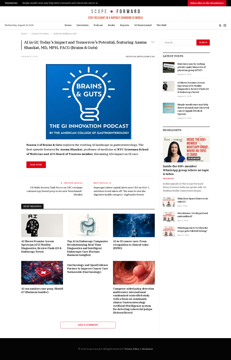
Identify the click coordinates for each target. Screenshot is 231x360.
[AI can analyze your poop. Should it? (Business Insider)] (42, 273)
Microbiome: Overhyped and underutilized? (192, 215)
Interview (168, 178)
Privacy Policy (132, 349)
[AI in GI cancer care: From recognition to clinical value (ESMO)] (134, 225)
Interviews (83, 25)
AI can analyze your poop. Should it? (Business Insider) (42, 290)
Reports (124, 25)
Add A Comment (88, 325)
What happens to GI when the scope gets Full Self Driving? (192, 229)
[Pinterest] (10, 174)
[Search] (220, 25)
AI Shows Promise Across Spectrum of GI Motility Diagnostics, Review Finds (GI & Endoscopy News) (41, 246)
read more (36, 164)
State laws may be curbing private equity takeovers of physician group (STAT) (191, 67)
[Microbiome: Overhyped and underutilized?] (169, 216)
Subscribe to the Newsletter (207, 3)
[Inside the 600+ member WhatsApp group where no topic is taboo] (186, 149)
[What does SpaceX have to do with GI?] (169, 202)
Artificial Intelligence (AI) (140, 56)
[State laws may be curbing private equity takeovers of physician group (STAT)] (169, 67)
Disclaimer (147, 349)
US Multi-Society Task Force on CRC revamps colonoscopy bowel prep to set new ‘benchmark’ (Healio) (54, 191)
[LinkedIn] (10, 167)
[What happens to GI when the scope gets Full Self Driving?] (169, 231)
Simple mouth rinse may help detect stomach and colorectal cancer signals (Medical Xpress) (61, 3)
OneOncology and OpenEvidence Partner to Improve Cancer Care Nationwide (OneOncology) (87, 268)
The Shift (162, 25)
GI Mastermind (142, 25)
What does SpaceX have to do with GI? (192, 200)
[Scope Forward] (115, 13)
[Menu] (224, 25)
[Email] (10, 182)
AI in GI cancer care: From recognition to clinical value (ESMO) (130, 245)
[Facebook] (10, 153)
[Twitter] (10, 160)
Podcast (98, 25)
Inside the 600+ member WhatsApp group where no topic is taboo (186, 170)
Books (111, 25)
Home (68, 25)
